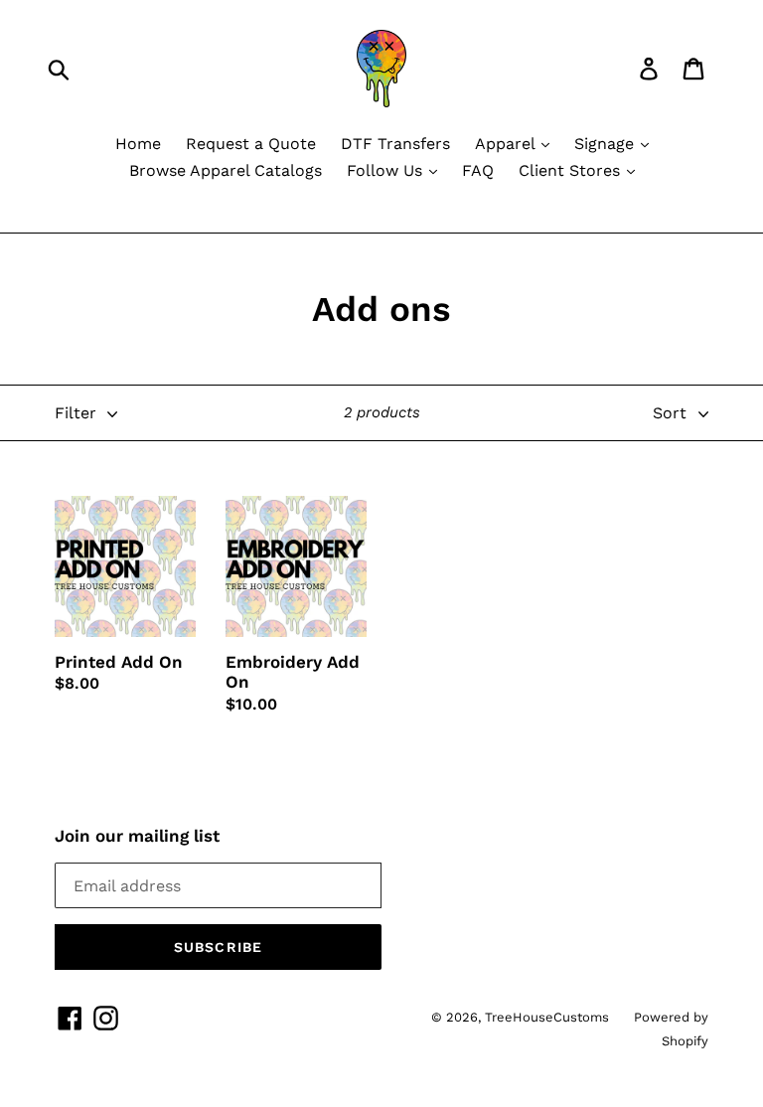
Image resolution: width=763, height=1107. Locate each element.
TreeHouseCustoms (547, 1017)
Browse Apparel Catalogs (225, 170)
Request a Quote (251, 143)
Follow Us (387, 170)
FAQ (478, 170)
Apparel (507, 143)
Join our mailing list (137, 836)
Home (138, 143)
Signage (606, 143)
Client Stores (572, 170)
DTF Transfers (395, 143)
